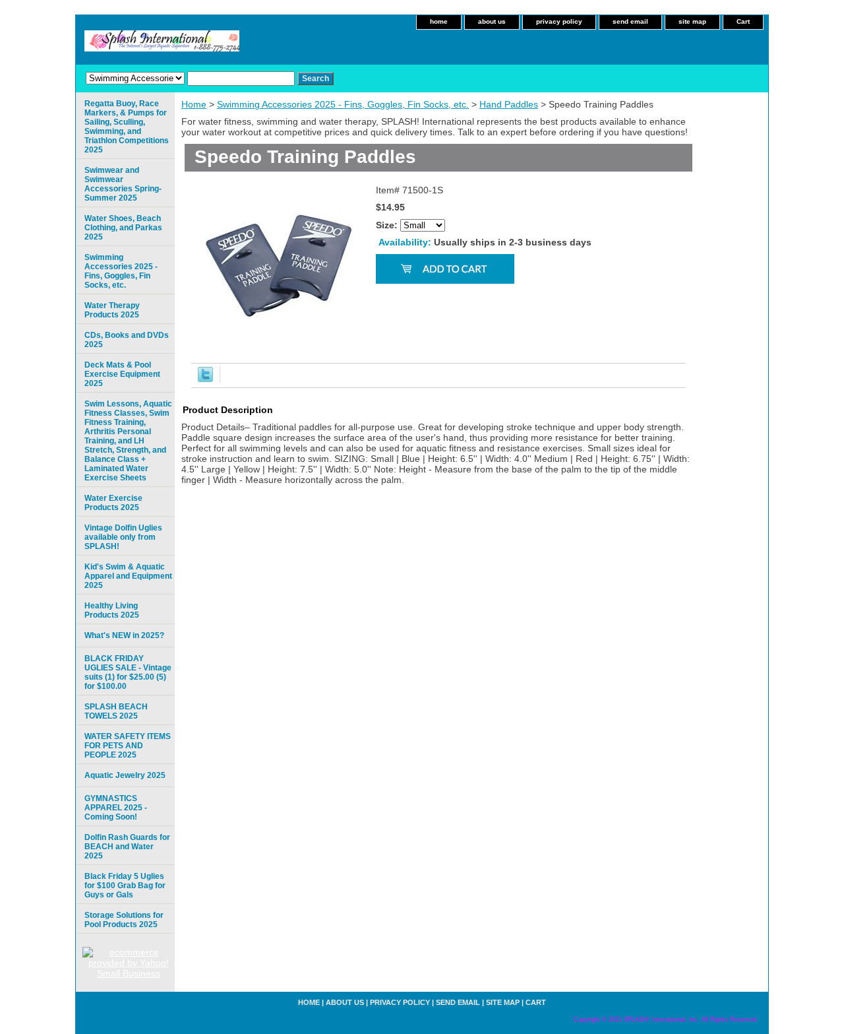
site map (692, 21)
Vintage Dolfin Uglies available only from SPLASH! (123, 537)
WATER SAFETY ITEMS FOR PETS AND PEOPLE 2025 (127, 745)
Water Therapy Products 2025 (112, 310)
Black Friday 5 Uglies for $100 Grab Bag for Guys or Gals (125, 885)
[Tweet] (205, 378)
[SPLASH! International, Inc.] (241, 45)
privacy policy (559, 21)
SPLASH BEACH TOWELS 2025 (116, 711)
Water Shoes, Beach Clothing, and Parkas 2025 (123, 228)
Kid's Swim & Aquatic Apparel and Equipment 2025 (128, 576)
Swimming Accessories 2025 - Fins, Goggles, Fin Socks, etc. (343, 104)
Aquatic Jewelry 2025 (125, 775)
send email (630, 21)
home (439, 21)
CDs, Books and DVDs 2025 (126, 340)
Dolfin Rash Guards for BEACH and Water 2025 (127, 846)
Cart (743, 21)
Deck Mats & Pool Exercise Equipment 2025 (122, 374)
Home (193, 104)
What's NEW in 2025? (124, 635)
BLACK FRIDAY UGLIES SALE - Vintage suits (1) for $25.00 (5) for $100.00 (127, 672)
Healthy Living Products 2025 (111, 610)
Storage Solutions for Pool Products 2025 (124, 920)
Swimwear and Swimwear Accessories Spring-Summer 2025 (123, 184)
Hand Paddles (508, 104)
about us (492, 21)
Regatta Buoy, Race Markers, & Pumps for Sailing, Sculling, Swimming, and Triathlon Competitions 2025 (126, 126)
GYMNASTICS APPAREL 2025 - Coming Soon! (115, 808)
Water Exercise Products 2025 (113, 503)
